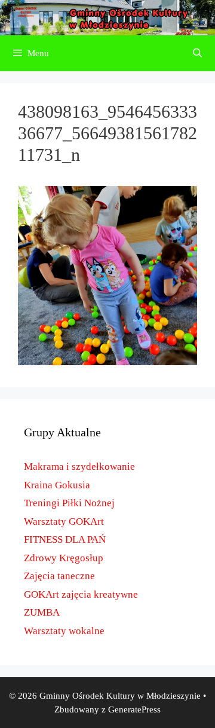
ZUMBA (42, 612)
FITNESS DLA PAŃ (65, 539)
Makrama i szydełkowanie (79, 466)
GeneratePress (134, 709)
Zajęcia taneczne (59, 576)
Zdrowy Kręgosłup (63, 558)
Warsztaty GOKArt (64, 521)
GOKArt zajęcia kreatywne (81, 594)
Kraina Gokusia (57, 485)
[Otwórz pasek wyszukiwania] (197, 53)
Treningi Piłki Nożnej (69, 503)
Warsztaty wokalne (64, 631)
